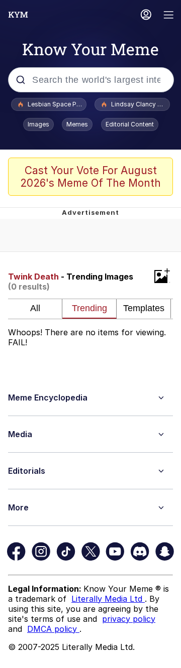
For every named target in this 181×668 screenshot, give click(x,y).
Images (38, 124)
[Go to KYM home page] (18, 15)
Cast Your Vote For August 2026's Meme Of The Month (90, 176)
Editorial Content (130, 124)
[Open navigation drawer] (169, 16)
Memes (77, 124)
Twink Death (33, 277)
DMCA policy (53, 629)
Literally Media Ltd (108, 599)
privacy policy (128, 619)
